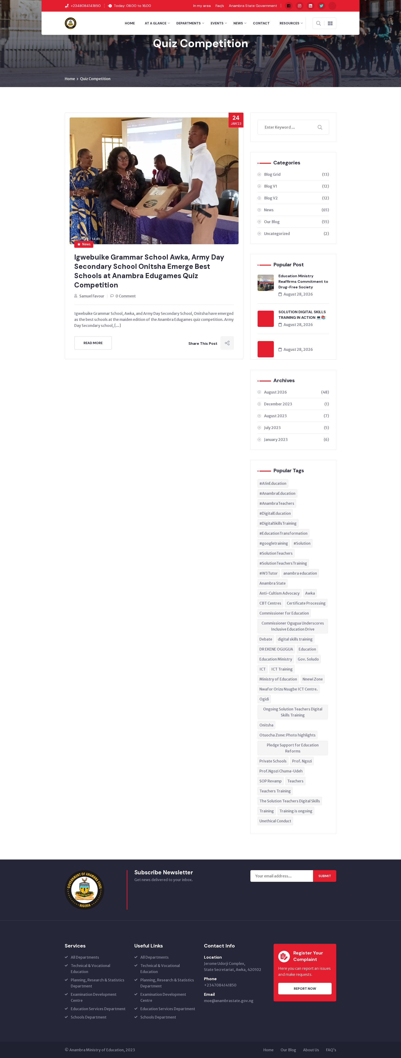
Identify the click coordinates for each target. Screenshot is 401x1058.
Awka (310, 593)
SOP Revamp (270, 781)
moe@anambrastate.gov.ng (228, 1000)
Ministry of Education (278, 679)
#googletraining (273, 543)
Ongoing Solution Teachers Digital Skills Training (292, 712)
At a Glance (155, 23)
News (238, 23)
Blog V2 (296, 198)
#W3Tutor (268, 573)
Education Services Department (98, 1008)
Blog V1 (296, 186)
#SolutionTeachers (276, 553)
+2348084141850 (86, 5)
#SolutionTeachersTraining (283, 563)
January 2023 (296, 439)
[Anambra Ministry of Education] (70, 22)
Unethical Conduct (275, 821)
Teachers (295, 781)
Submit (324, 876)
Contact (261, 23)
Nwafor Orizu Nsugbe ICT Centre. (288, 689)
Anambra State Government (253, 5)
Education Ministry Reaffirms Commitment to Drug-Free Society (303, 281)
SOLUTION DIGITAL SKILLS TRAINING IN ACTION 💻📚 (302, 314)
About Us (311, 1050)
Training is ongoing (295, 811)
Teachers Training (275, 791)
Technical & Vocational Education (90, 968)
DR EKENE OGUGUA (276, 649)
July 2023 (296, 427)
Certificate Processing (306, 603)
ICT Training (282, 669)
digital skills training (295, 639)
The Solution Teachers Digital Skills (289, 801)
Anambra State (272, 583)
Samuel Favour (91, 296)
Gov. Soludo (308, 659)
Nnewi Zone (313, 679)
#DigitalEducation (275, 513)
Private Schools (273, 761)
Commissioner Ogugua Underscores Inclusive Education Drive (293, 626)
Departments (188, 23)
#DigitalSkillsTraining (278, 523)
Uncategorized (296, 233)
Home (130, 23)
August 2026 (296, 392)
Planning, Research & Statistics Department (97, 983)
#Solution (302, 543)
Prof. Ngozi (302, 761)
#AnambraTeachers (276, 503)
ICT (262, 669)
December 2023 (296, 404)
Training (266, 811)
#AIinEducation (272, 483)
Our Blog (296, 221)
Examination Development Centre (93, 997)
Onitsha (266, 725)
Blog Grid (296, 174)
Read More (93, 343)
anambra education (300, 573)
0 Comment (126, 296)
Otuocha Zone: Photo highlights (287, 735)
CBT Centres (270, 603)
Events (217, 23)
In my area (202, 5)
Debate (265, 639)
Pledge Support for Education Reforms (293, 748)
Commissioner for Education (284, 613)
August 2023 (296, 415)
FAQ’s (331, 1050)
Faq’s (220, 5)
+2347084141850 (220, 985)
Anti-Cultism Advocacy (279, 593)
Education (307, 649)
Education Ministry (275, 659)
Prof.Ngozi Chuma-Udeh (281, 771)
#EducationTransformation (283, 533)
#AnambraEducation (277, 493)
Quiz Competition (95, 78)
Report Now (305, 988)
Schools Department (89, 1017)
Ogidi (264, 699)
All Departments (85, 957)
